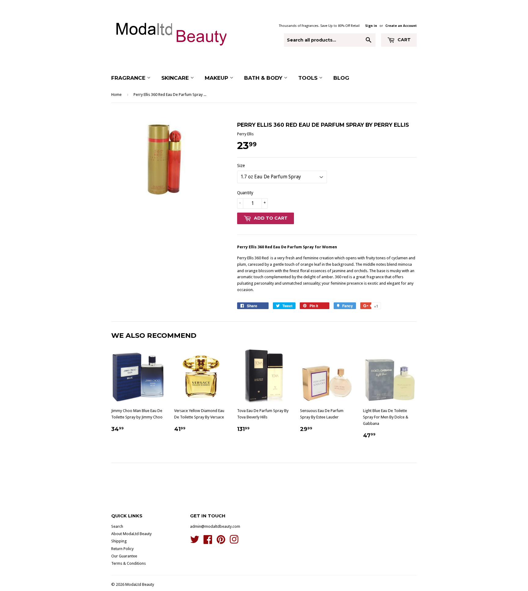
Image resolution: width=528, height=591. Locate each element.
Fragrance (129, 78)
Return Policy (122, 548)
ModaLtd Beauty (139, 584)
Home (116, 94)
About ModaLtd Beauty (131, 533)
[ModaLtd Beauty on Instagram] (234, 541)
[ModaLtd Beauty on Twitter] (194, 541)
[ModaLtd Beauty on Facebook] (207, 541)
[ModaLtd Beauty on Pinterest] (221, 541)
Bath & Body (264, 78)
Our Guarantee (124, 556)
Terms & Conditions (128, 563)
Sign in (371, 26)
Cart (403, 39)
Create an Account (401, 26)
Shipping (119, 541)
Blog (341, 78)
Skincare (175, 78)
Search (117, 526)
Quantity (245, 192)
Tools (308, 78)
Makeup (217, 78)
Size (241, 165)
